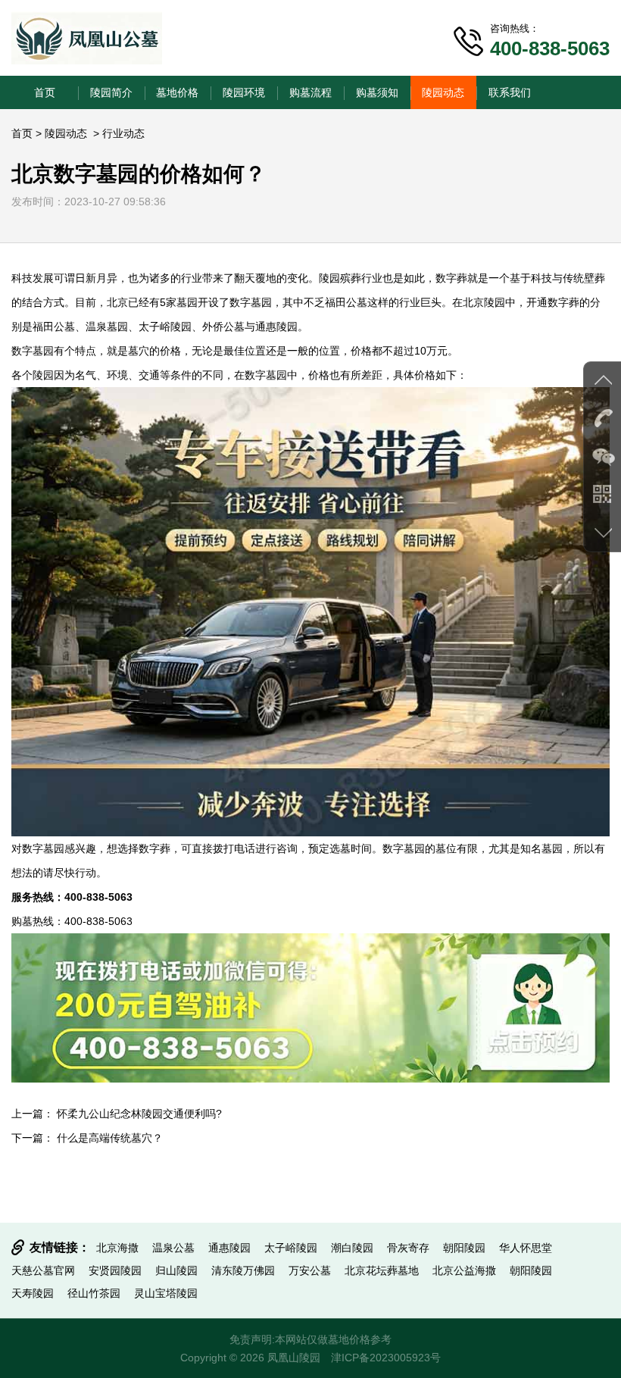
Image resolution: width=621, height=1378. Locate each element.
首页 (44, 92)
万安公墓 (310, 1270)
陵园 (329, 278)
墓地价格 (177, 92)
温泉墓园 (107, 326)
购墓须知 (377, 92)
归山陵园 (176, 1270)
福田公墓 (54, 326)
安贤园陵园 (115, 1270)
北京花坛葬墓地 (382, 1270)
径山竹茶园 (93, 1293)
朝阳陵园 (464, 1248)
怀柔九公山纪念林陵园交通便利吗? (139, 1114)
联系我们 (509, 92)
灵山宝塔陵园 (166, 1293)
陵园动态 (443, 92)
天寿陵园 (32, 1293)
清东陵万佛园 (243, 1270)
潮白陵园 (352, 1248)
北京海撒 (117, 1248)
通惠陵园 (276, 326)
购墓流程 (310, 92)
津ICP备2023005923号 (386, 1357)
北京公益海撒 (464, 1270)
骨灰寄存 (408, 1248)
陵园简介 (111, 92)
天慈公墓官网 (43, 1270)
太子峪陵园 (165, 326)
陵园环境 (244, 92)
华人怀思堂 (525, 1248)
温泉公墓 (173, 1248)
